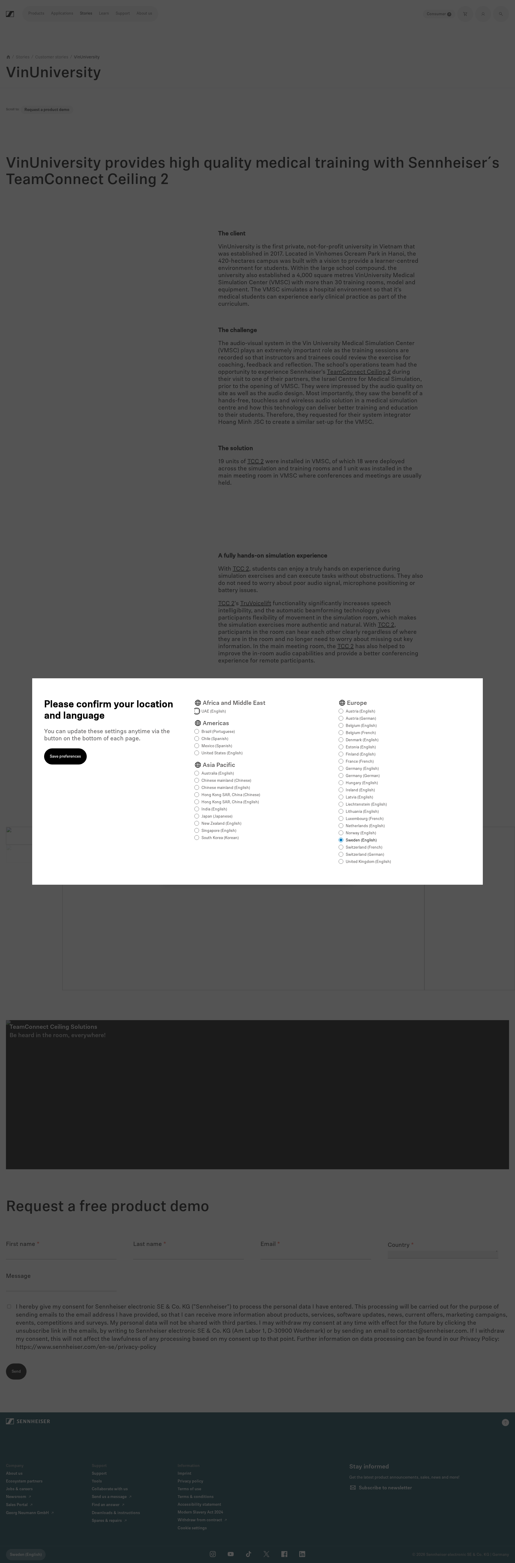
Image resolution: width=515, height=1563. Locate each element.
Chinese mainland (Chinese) (226, 781)
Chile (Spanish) (214, 739)
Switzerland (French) (364, 848)
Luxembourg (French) (365, 819)
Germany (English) (362, 769)
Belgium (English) (361, 726)
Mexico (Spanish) (216, 746)
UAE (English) (213, 711)
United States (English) (222, 753)
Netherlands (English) (365, 826)
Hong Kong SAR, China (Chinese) (230, 795)
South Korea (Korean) (220, 838)
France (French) (360, 762)
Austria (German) (361, 719)
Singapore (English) (218, 831)
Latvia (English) (359, 797)
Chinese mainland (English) (225, 788)
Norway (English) (361, 833)
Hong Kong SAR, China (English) (230, 802)
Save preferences (65, 757)
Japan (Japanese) (216, 816)
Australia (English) (217, 774)
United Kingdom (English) (368, 862)
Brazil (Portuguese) (218, 732)
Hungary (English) (362, 783)
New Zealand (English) (221, 824)
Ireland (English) (360, 790)
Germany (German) (363, 776)
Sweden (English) (361, 840)
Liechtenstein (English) (366, 805)
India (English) (214, 809)
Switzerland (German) (365, 855)
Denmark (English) (362, 740)
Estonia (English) (361, 747)
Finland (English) (361, 754)
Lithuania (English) (362, 812)
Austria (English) (360, 711)
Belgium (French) (361, 733)
